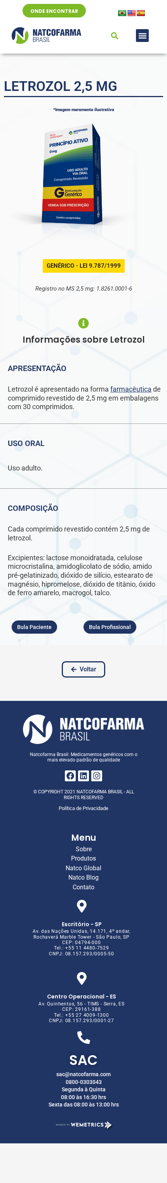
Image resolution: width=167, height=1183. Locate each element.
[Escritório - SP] (81, 906)
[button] (142, 35)
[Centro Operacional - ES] (81, 978)
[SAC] (83, 1037)
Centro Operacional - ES (81, 996)
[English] (131, 13)
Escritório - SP (82, 924)
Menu (83, 838)
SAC (83, 1060)
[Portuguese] (122, 13)
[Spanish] (141, 13)
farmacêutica (130, 389)
